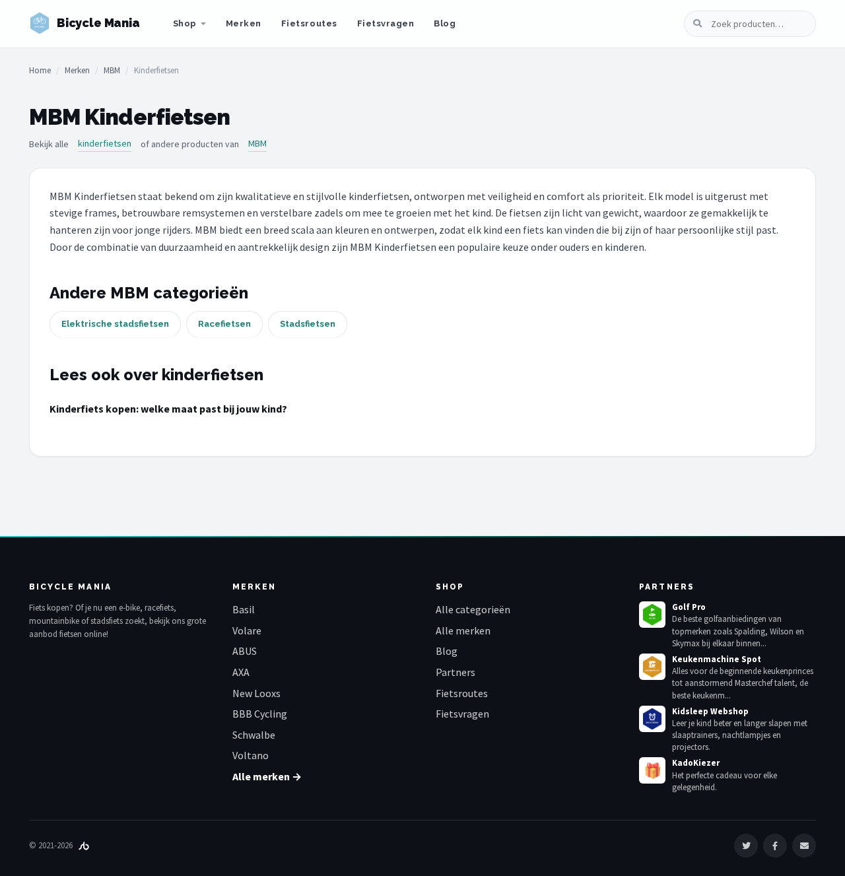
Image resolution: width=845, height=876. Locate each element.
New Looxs (256, 693)
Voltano (250, 755)
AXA (241, 672)
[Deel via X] (746, 846)
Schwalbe (253, 734)
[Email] (804, 846)
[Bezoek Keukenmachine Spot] (652, 667)
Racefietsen (224, 324)
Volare (246, 630)
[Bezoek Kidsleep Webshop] (652, 719)
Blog (445, 23)
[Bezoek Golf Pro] (652, 614)
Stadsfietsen (307, 324)
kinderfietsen (104, 143)
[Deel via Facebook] (775, 846)
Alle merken (463, 630)
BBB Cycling (259, 713)
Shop (185, 23)
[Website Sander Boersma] (84, 845)
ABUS (244, 650)
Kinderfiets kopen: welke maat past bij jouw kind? (168, 408)
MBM (112, 70)
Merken (243, 23)
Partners (455, 672)
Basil (243, 609)
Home (40, 70)
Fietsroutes (309, 23)
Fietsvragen (386, 23)
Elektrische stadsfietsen (115, 324)
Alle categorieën (473, 609)
